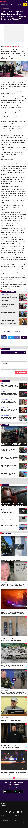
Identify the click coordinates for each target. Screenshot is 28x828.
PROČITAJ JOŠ (7, 533)
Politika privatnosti (5, 823)
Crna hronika (6, 8)
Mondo (3, 803)
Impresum (3, 818)
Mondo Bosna (4, 808)
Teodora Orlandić (8, 46)
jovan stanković (16, 331)
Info (2, 8)
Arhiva (16, 820)
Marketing (17, 815)
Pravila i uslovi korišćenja (20, 823)
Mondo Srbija (4, 805)
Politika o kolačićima (5, 820)
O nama (2, 815)
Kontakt (16, 818)
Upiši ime (3, 359)
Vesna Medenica (6, 331)
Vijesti (16, 46)
